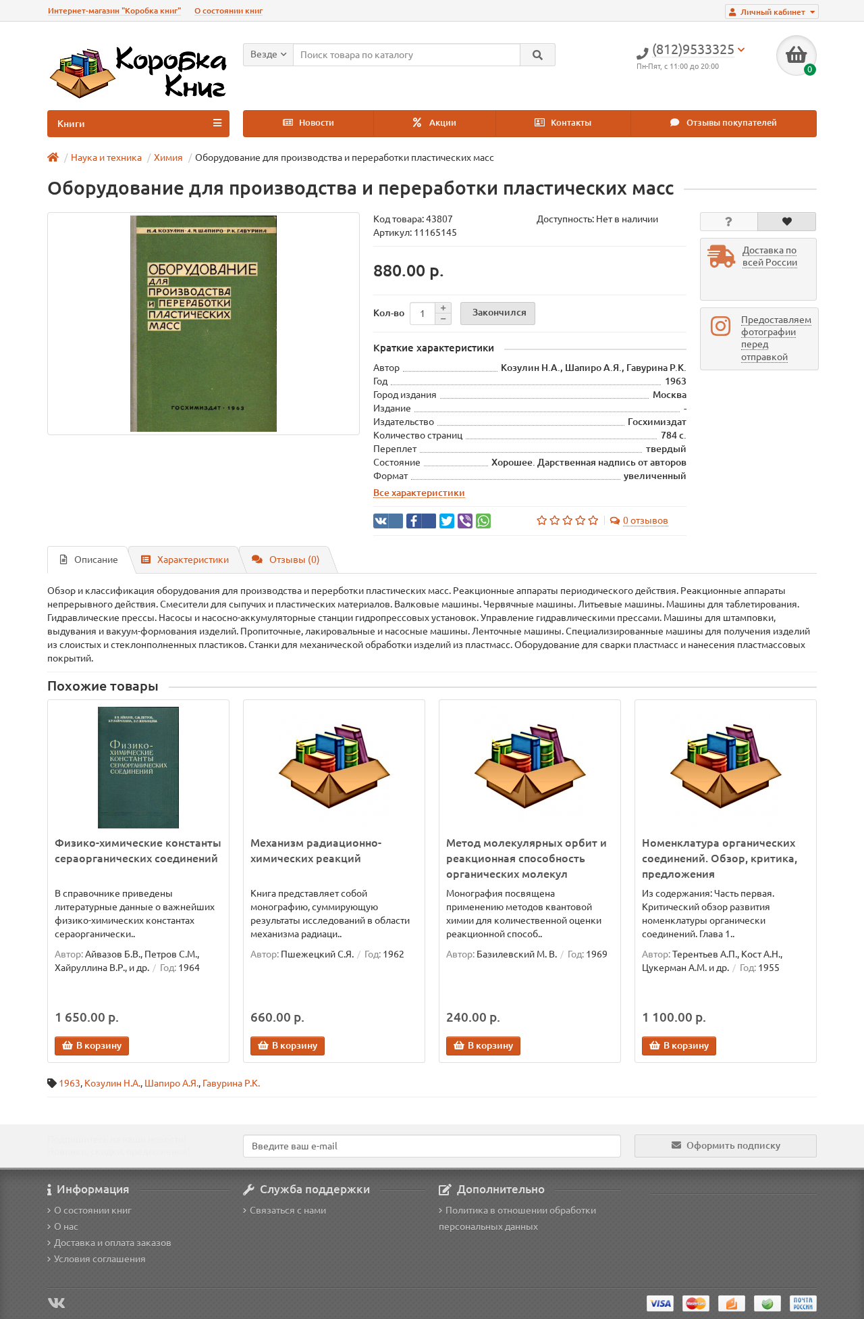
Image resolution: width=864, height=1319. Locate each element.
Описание (96, 559)
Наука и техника (106, 157)
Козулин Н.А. (112, 1083)
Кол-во (388, 312)
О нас (66, 1226)
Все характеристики (419, 492)
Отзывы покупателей (730, 123)
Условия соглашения (100, 1258)
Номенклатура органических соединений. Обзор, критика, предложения (719, 858)
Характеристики (193, 559)
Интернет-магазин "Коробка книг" (114, 10)
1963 (69, 1083)
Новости (315, 123)
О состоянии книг (228, 10)
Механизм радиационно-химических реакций (315, 850)
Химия (168, 157)
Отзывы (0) (294, 559)
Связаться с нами (288, 1210)
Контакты (570, 123)
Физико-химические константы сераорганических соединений (138, 850)
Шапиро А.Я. (171, 1083)
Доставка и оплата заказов (112, 1242)
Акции (441, 123)
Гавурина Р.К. (231, 1083)
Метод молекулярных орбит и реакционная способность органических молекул (526, 858)
